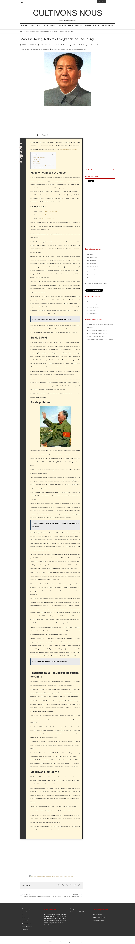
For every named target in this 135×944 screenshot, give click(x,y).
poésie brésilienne (97, 914)
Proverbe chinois (91, 263)
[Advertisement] (51, 119)
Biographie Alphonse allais (41, 49)
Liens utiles (25, 912)
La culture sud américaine (99, 917)
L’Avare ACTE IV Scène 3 (99, 336)
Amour (38, 26)
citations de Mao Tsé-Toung (49, 211)
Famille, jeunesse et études (39, 157)
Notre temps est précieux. (101, 330)
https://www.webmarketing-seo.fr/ (77, 942)
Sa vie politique (36, 163)
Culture (24, 26)
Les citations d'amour (98, 920)
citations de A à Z (92, 305)
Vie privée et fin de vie (38, 167)
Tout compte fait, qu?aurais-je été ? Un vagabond (65, 896)
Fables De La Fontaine (91, 26)
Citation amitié (91, 310)
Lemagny (73, 909)
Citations (53, 26)
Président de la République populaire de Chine (43, 165)
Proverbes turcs (91, 278)
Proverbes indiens (92, 275)
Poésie (70, 26)
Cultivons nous (67, 12)
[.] (21, 31)
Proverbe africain (91, 260)
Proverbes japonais (92, 272)
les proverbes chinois (45, 215)
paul (88, 336)
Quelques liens (38, 159)
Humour (45, 26)
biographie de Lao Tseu (48, 218)
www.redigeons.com (61, 942)
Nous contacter (26, 915)
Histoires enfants (107, 26)
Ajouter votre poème (27, 909)
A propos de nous (26, 924)
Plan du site (25, 921)
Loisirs (31, 26)
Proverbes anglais (92, 269)
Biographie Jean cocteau (58, 49)
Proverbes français (92, 257)
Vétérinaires (25, 929)
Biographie (78, 26)
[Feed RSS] (21, 2)
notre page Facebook (101, 283)
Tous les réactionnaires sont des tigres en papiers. (37, 896)
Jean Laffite (96, 45)
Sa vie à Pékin (36, 161)
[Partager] (58, 885)
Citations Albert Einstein (94, 308)
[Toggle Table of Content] (52, 154)
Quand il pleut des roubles (106, 339)
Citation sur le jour (92, 313)
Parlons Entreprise (27, 927)
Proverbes (62, 26)
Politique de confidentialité (77, 912)
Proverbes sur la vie (92, 266)
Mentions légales (26, 918)
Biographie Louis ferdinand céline (76, 49)
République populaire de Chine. (68, 149)
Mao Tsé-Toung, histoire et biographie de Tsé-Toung (58, 31)
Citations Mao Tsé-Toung (36, 31)
